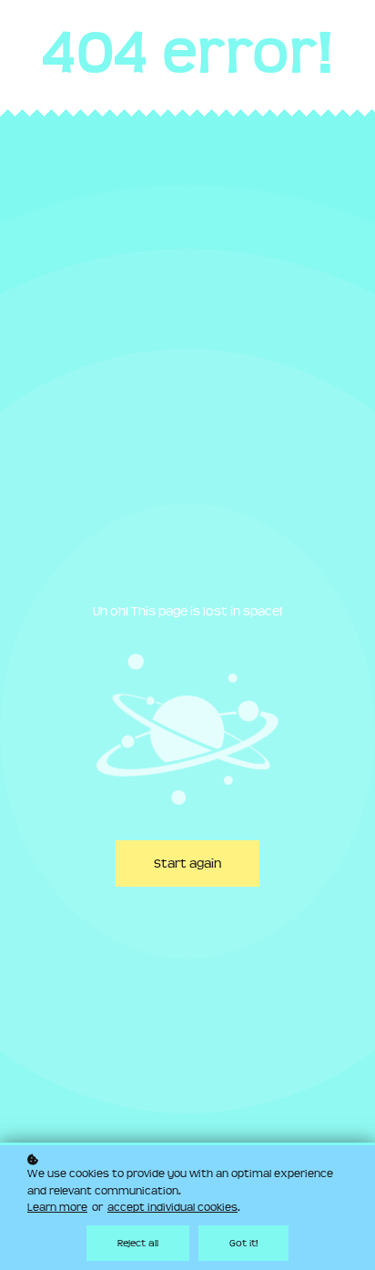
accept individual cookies (172, 1207)
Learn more (57, 1207)
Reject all (137, 1243)
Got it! (243, 1243)
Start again (187, 863)
